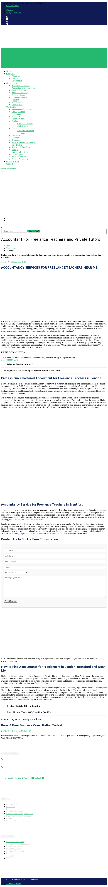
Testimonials (17, 81)
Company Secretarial (20, 97)
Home (8, 71)
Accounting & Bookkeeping (23, 88)
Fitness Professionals (25, 130)
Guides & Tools (12, 161)
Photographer (22, 126)
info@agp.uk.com (13, 12)
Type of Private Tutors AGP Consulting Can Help (29, 712)
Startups (15, 149)
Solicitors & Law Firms (21, 147)
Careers (9, 10)
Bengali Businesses (20, 159)
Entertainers (16, 116)
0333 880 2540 (12, 5)
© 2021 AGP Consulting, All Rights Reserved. (22, 879)
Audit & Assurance (20, 90)
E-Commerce (17, 114)
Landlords (16, 135)
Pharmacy (21, 133)
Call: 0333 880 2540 (9, 360)
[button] (54, 364)
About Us (16, 76)
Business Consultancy (21, 85)
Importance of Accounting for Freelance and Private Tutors (33, 370)
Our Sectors (11, 107)
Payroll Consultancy (20, 93)
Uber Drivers (17, 104)
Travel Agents (17, 154)
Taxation (15, 100)
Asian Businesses (19, 157)
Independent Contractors (22, 109)
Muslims (15, 138)
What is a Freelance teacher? (20, 364)
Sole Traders (17, 145)
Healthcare (16, 128)
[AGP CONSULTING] (21, 46)
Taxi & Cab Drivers (20, 152)
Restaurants (16, 140)
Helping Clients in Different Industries (24, 706)
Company (10, 74)
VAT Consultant (18, 102)
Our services (11, 83)
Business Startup (18, 95)
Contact (9, 164)
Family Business (18, 119)
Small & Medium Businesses (24, 142)
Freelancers (16, 121)
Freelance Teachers (25, 123)
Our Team (16, 78)
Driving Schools (18, 111)
